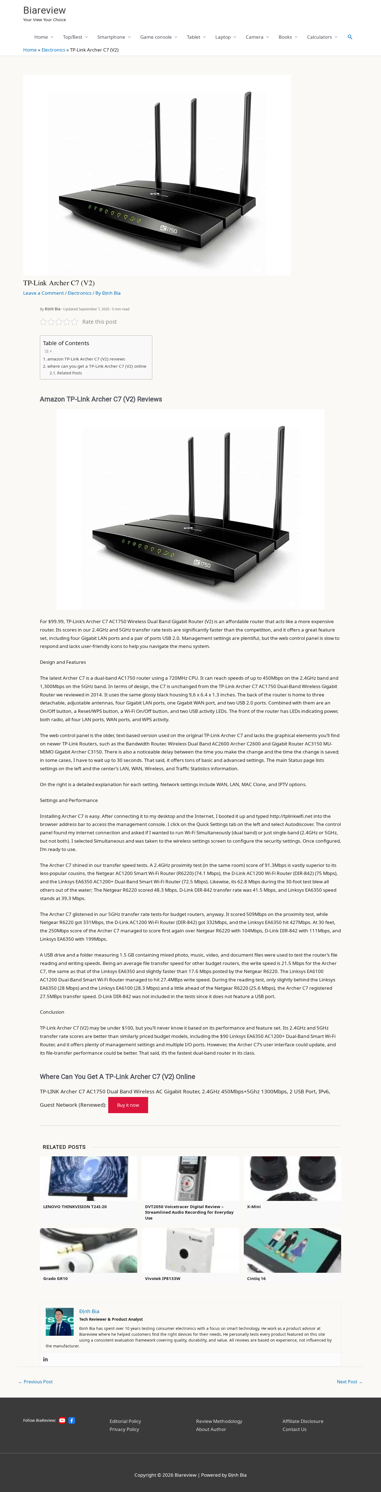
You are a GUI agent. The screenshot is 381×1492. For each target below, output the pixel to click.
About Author (211, 1429)
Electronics (53, 50)
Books (285, 37)
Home (41, 37)
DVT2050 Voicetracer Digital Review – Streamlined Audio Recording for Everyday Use (189, 1212)
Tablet (193, 37)
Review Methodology (219, 1421)
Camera (255, 37)
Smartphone (111, 37)
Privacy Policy (124, 1429)
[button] (350, 37)
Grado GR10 (55, 1278)
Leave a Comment (43, 293)
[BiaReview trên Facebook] (71, 1420)
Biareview (44, 10)
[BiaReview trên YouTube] (62, 1420)
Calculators (319, 37)
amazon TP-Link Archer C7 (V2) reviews (86, 359)
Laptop (223, 37)
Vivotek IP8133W (162, 1278)
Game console (156, 37)
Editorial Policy (125, 1421)
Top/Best (72, 37)
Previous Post (35, 1382)
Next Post (350, 1382)
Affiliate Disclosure (303, 1421)
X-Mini (254, 1206)
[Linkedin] (45, 1359)
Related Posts (69, 373)
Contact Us (295, 1429)
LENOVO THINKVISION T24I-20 (75, 1206)
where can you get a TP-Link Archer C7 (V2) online (96, 366)
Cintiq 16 (256, 1278)
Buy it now (128, 1105)
